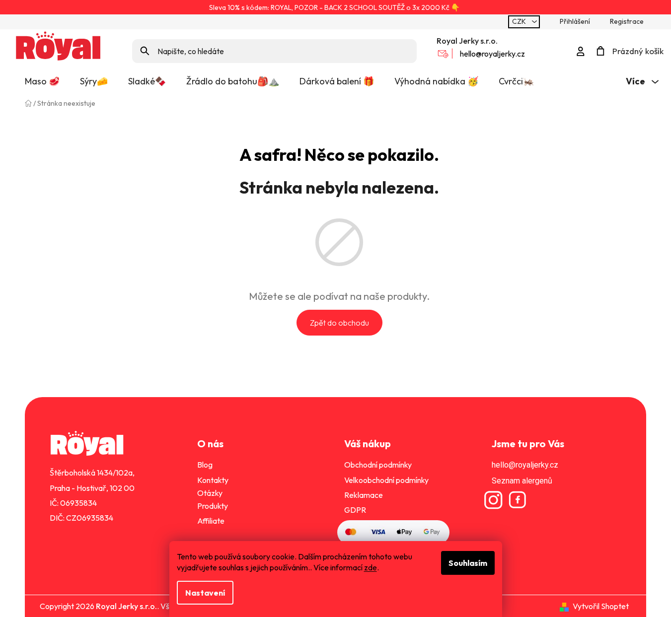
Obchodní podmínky (378, 465)
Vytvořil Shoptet (601, 606)
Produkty (212, 506)
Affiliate (210, 521)
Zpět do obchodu (339, 323)
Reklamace (363, 495)
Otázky (210, 493)
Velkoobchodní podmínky (386, 480)
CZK (519, 21)
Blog (205, 465)
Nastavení (205, 593)
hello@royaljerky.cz (492, 54)
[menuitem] (42, 81)
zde (370, 567)
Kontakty (212, 480)
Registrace (627, 21)
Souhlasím (467, 563)
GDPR (355, 510)
